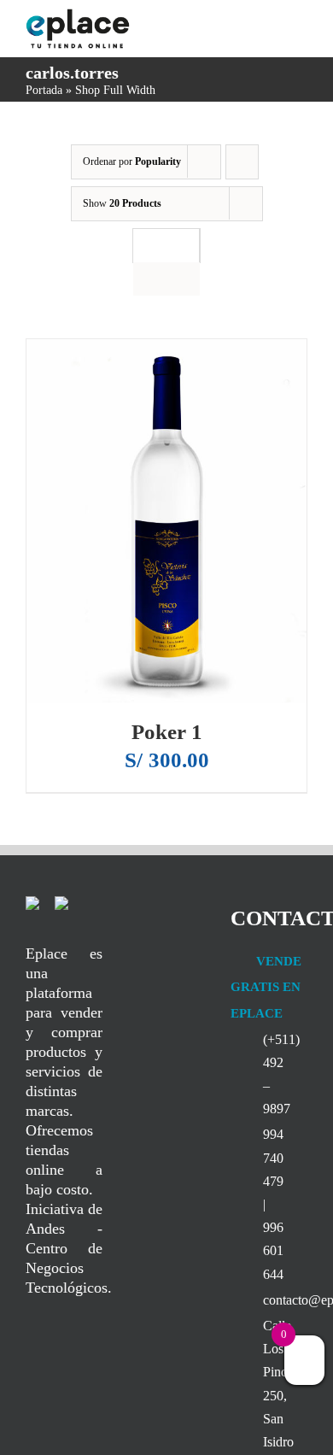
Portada (44, 90)
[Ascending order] (242, 161)
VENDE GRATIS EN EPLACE (266, 987)
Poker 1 (166, 731)
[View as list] (166, 279)
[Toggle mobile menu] (300, 24)
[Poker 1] (166, 521)
